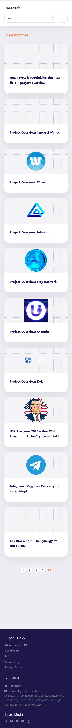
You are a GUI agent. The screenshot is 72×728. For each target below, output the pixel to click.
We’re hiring (12, 662)
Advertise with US (15, 645)
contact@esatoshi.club (24, 691)
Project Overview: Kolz (26, 381)
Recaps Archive (14, 667)
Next (48, 569)
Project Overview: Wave (27, 182)
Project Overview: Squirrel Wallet (35, 132)
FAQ (7, 656)
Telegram (15, 685)
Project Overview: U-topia (29, 331)
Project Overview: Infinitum (31, 232)
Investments (12, 651)
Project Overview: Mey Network (33, 281)
